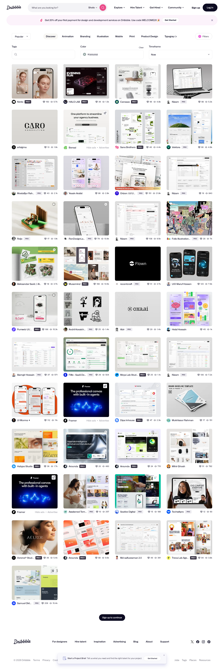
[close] (212, 20)
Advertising (119, 641)
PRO (28, 102)
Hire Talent (136, 7)
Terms (36, 660)
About (149, 641)
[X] (192, 641)
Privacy (46, 660)
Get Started (170, 20)
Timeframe (155, 46)
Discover (50, 36)
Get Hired (155, 7)
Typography (171, 36)
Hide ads (91, 147)
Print (132, 36)
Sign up (196, 7)
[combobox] (57, 7)
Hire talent (80, 641)
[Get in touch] (38, 92)
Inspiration (100, 641)
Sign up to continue (112, 617)
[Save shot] (45, 92)
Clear (141, 47)
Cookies (57, 660)
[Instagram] (203, 641)
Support (164, 641)
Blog (135, 641)
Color (83, 46)
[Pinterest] (208, 641)
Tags (14, 46)
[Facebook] (197, 641)
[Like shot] (51, 92)
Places (192, 660)
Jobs (176, 660)
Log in (210, 7)
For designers (59, 641)
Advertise (104, 147)
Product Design (149, 36)
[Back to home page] (14, 7)
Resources (204, 660)
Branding (85, 36)
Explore (118, 7)
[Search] (103, 7)
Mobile (119, 36)
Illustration (103, 36)
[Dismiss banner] (164, 655)
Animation (68, 36)
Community (174, 7)
